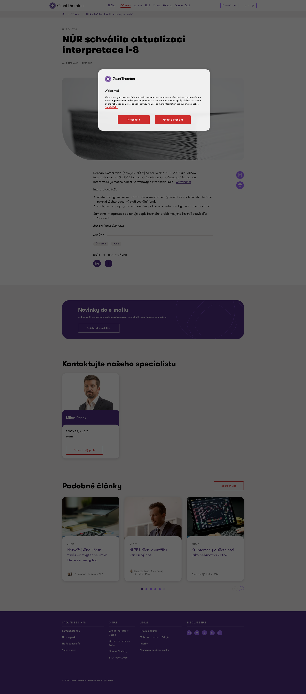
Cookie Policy (111, 107)
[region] (154, 100)
